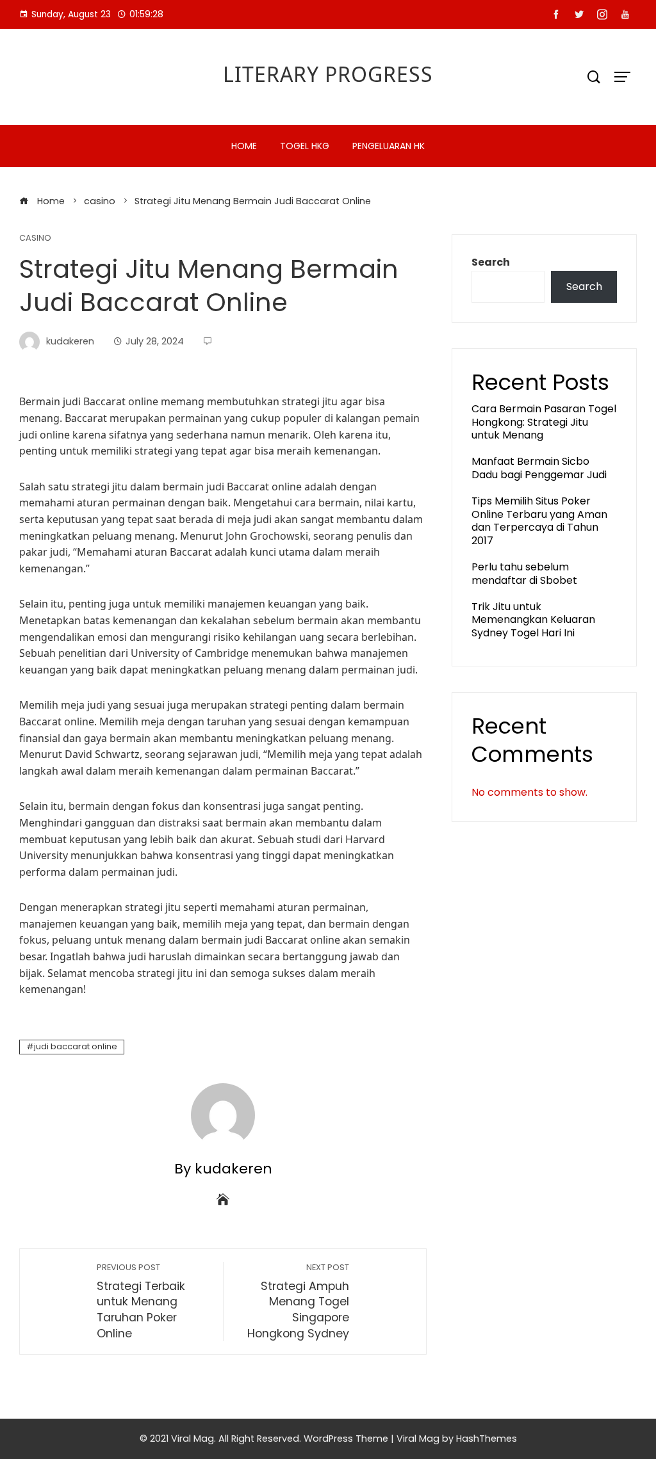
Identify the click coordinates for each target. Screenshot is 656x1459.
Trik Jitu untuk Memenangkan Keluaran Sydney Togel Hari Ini (533, 620)
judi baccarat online (75, 1046)
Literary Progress (328, 74)
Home (244, 146)
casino (35, 238)
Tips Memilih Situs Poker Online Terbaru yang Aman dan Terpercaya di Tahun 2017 (539, 521)
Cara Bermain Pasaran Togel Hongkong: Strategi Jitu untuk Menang (544, 422)
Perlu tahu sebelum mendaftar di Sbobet (524, 574)
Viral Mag (418, 1438)
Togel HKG (304, 146)
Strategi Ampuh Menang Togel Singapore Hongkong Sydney (298, 1301)
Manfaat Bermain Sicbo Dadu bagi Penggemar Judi (539, 468)
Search (491, 262)
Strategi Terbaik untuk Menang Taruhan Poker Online (141, 1301)
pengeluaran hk (388, 146)
